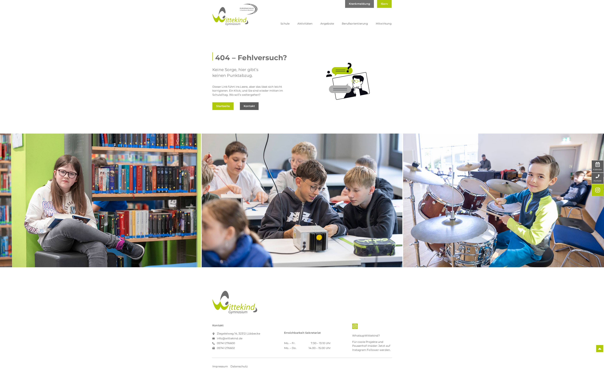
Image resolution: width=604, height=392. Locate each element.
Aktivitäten (304, 23)
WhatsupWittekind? (366, 335)
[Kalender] (597, 164)
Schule (285, 23)
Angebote (327, 23)
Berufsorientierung (355, 23)
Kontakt (597, 181)
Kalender (597, 169)
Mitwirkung (384, 23)
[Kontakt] (597, 176)
